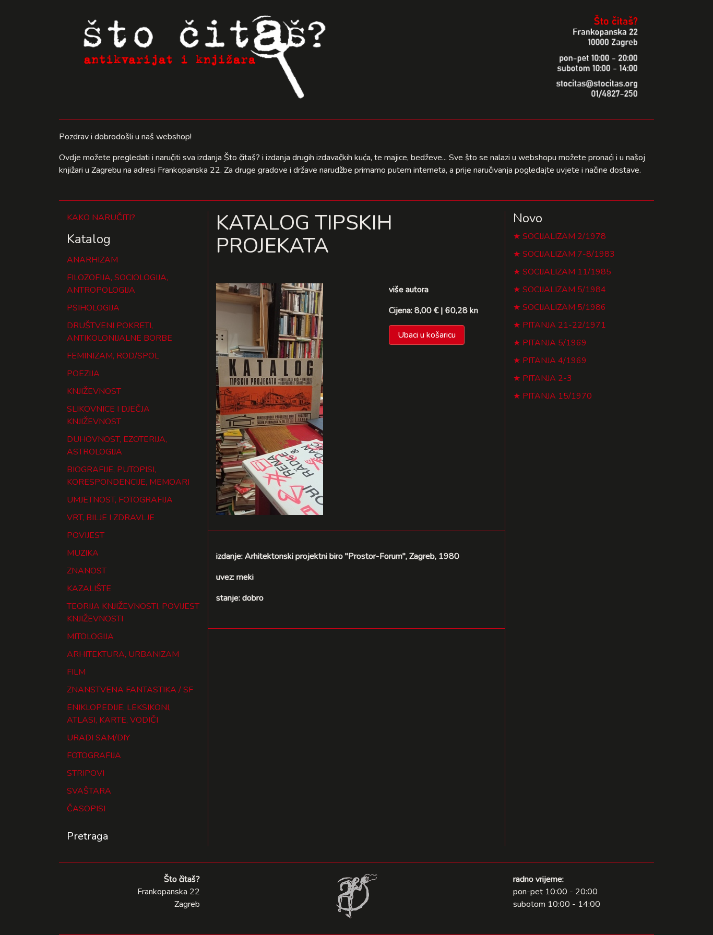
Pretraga (87, 836)
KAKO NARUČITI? (101, 217)
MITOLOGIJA (90, 636)
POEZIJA (83, 373)
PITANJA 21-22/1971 (564, 325)
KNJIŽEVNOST (94, 391)
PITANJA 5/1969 (554, 343)
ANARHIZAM (92, 260)
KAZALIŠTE (89, 588)
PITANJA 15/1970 (557, 396)
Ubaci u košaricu (427, 335)
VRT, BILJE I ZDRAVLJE (111, 517)
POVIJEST (85, 535)
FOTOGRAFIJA (94, 755)
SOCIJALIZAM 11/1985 (566, 272)
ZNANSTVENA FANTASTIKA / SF (130, 690)
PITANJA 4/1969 (554, 360)
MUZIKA (83, 553)
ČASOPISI (86, 808)
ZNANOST (86, 571)
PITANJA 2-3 (547, 378)
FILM (76, 672)
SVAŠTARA (89, 791)
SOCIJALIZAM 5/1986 (564, 307)
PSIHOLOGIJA (93, 308)
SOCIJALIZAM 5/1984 (564, 289)
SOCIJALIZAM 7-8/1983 (568, 254)
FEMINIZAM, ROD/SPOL (113, 356)
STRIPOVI (85, 773)
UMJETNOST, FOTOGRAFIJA (120, 500)
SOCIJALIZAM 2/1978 (564, 236)
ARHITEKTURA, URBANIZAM (123, 654)
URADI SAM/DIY (98, 738)
